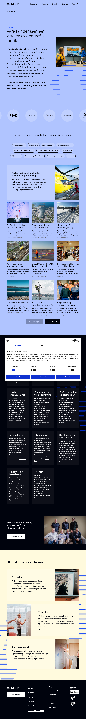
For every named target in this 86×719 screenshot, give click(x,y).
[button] (74, 4)
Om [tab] (68, 345)
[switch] (33, 370)
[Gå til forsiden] (13, 4)
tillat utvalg (43, 377)
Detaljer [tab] (43, 345)
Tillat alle (67, 377)
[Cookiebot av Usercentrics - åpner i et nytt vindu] (72, 340)
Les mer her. (21, 382)
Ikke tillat (18, 377)
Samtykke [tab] (18, 345)
